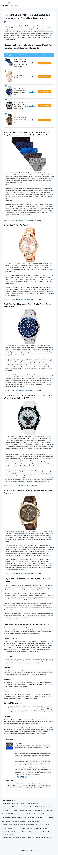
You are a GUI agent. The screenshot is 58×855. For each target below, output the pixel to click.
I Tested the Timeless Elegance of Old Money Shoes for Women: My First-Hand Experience (25, 824)
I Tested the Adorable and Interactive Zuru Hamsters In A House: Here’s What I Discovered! (27, 783)
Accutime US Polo (12, 225)
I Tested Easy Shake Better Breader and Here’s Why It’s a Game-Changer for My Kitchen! (25, 828)
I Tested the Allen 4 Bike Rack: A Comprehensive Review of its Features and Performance (25, 814)
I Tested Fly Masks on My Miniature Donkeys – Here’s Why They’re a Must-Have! (23, 803)
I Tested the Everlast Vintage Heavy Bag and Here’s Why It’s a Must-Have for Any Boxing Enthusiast (28, 810)
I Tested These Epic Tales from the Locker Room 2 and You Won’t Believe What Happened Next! (27, 806)
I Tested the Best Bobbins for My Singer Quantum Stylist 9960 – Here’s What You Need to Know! (27, 817)
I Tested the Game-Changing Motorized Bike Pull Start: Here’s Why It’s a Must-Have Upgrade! (26, 837)
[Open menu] (55, 4)
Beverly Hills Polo (12, 132)
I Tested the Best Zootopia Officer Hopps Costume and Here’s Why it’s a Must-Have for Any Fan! (28, 785)
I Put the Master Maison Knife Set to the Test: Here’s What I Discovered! (21, 821)
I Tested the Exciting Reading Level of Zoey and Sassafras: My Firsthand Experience (25, 790)
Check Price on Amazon (44, 63)
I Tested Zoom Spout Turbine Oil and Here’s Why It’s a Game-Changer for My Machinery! (26, 787)
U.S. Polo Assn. (11, 395)
